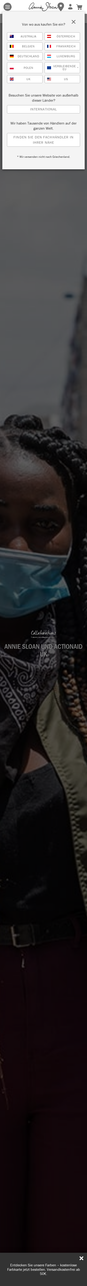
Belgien (28, 46)
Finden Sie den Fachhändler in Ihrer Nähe (43, 140)
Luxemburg (66, 56)
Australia (28, 36)
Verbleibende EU (66, 67)
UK (28, 79)
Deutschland (28, 56)
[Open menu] (7, 7)
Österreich (66, 36)
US (66, 79)
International (43, 109)
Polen (28, 68)
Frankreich (66, 46)
